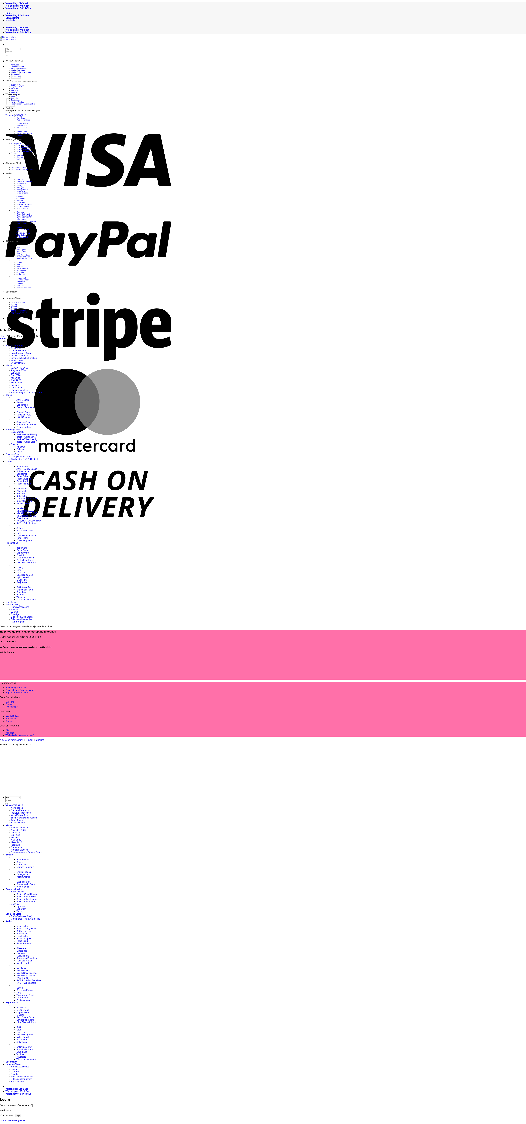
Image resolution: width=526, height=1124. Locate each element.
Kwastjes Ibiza (21, 126)
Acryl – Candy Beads (24, 181)
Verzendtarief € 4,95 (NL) (18, 8)
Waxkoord (20, 286)
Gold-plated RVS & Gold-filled (22, 169)
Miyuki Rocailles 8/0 (23, 218)
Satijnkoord (20, 274)
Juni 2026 (14, 90)
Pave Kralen (21, 220)
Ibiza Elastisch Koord (24, 259)
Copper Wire (21, 251)
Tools (18, 159)
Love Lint (19, 266)
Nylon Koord (21, 270)
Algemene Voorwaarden (17, 692)
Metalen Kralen (22, 208)
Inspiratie (15, 385)
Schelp (19, 227)
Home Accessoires (18, 302)
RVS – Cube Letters (23, 224)
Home (3, 336)
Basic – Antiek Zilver (23, 147)
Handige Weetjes (17, 102)
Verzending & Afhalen (16, 687)
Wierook (14, 306)
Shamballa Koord (22, 280)
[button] (3, 338)
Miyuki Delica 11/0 (23, 214)
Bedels (9, 108)
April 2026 (15, 94)
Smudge (14, 308)
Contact (9, 704)
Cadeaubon (15, 100)
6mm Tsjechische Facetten (21, 73)
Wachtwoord (6, 1110)
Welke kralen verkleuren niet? (19, 735)
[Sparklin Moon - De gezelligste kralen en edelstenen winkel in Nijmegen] (8, 38)
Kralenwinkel (11, 707)
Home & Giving (13, 298)
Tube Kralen (21, 235)
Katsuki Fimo (21, 202)
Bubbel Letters (21, 183)
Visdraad (19, 284)
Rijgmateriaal (12, 241)
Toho (18, 231)
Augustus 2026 (16, 87)
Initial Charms (21, 128)
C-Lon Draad (21, 249)
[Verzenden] (6, 803)
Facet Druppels (22, 189)
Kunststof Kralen (22, 206)
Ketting (19, 263)
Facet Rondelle (22, 193)
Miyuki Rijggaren (22, 268)
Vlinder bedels (21, 135)
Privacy (29, 740)
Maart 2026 (16, 383)
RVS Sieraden (16, 314)
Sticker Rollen (18, 363)
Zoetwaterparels (22, 237)
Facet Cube (20, 187)
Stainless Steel (22, 131)
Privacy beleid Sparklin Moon (19, 690)
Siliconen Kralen (22, 229)
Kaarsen (14, 304)
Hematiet (19, 201)
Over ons (9, 702)
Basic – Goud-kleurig (24, 146)
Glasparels (20, 199)
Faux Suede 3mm (23, 255)
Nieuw (8, 80)
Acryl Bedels (15, 65)
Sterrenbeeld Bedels (24, 133)
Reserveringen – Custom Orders (23, 104)
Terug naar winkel (14, 115)
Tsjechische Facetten (24, 233)
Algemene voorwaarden (11, 740)
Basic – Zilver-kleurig (24, 149)
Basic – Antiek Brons (24, 151)
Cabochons (20, 118)
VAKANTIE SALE (14, 61)
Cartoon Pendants (18, 67)
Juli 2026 (14, 89)
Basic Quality (16, 144)
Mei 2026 (14, 92)
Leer (18, 265)
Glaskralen (20, 197)
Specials (14, 153)
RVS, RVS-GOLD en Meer (26, 222)
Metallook (20, 212)
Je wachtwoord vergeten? (12, 1120)
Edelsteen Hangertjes (19, 312)
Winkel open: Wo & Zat (17, 6)
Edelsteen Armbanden (19, 310)
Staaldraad (20, 282)
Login (18, 1116)
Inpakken (19, 155)
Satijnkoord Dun (22, 278)
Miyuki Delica (12, 716)
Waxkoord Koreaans (24, 288)
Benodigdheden (13, 139)
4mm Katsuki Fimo (20, 355)
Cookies (40, 740)
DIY (7, 730)
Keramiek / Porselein (24, 204)
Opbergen (20, 157)
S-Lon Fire (20, 272)
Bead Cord (20, 247)
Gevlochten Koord (23, 257)
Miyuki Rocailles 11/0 (24, 216)
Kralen (8, 173)
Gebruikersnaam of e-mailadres (16, 1105)
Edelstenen (20, 185)
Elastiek (19, 253)
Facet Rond (20, 191)
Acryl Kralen (20, 179)
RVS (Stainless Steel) (19, 167)
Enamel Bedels (22, 124)
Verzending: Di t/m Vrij (16, 3)
